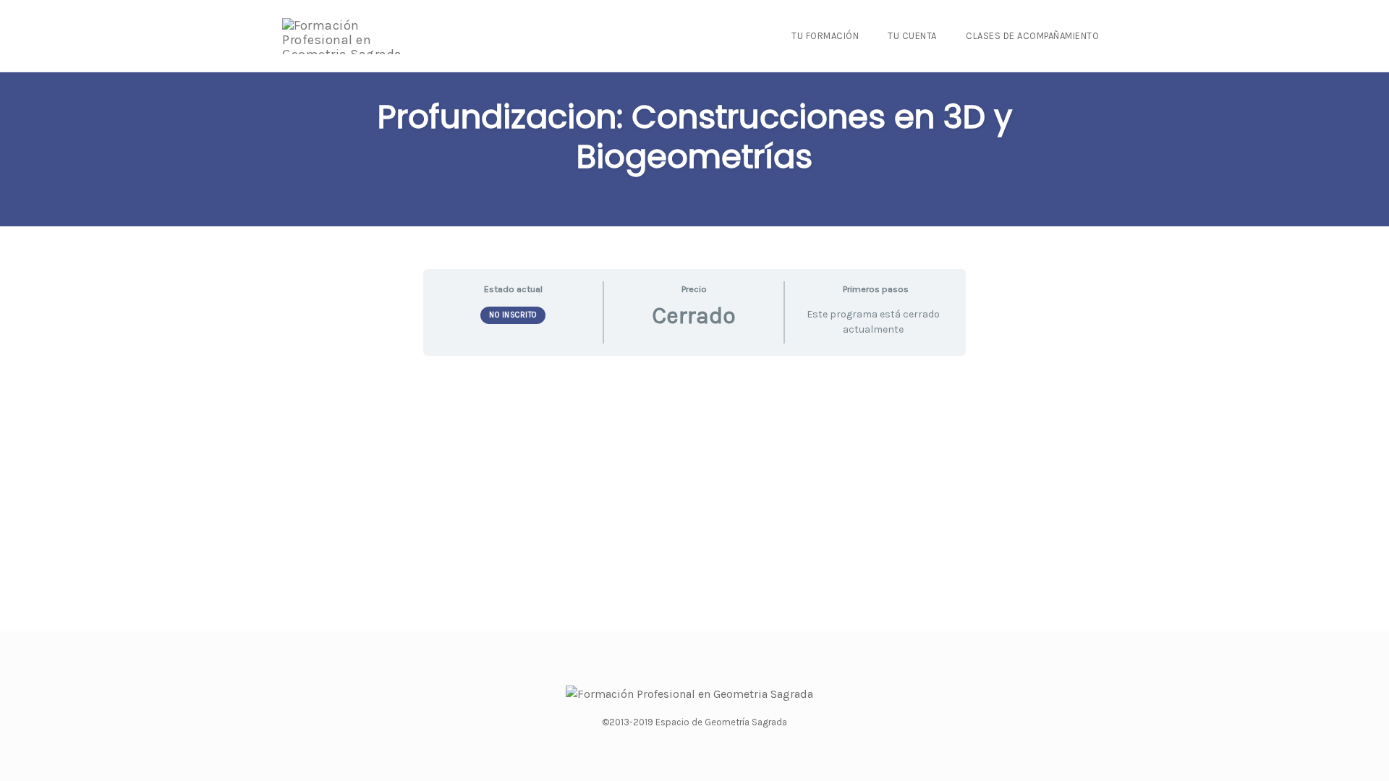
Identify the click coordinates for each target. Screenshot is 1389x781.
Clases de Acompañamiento (1032, 35)
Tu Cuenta (912, 35)
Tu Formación (825, 35)
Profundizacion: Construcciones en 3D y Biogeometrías (695, 136)
